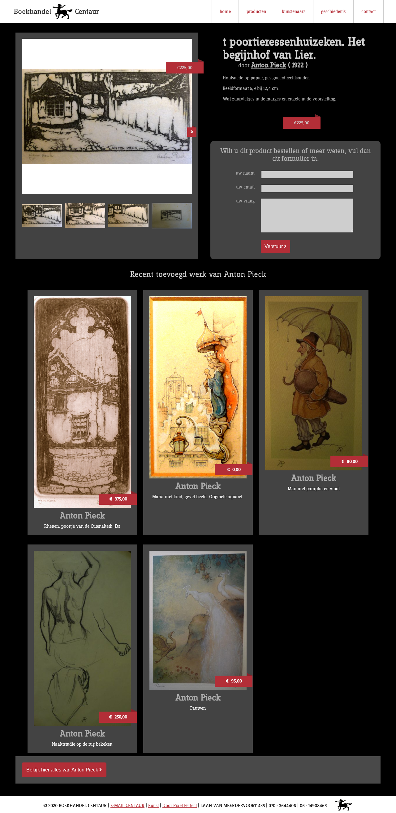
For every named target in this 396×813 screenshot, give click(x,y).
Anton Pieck (268, 65)
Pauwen (198, 708)
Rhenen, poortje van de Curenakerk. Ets (82, 526)
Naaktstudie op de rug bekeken (82, 744)
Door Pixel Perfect (179, 805)
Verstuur (274, 246)
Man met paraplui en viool (314, 488)
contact (368, 11)
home (225, 11)
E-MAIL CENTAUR (127, 805)
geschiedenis (333, 11)
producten (256, 11)
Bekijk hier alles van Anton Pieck (62, 769)
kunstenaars (293, 11)
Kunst (153, 805)
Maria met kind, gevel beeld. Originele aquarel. (197, 497)
